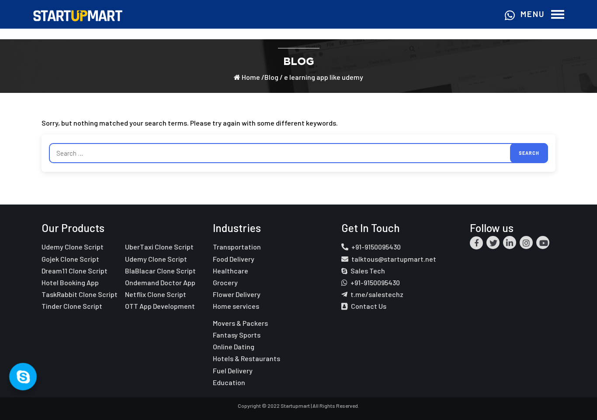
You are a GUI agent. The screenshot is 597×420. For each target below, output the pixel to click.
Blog (271, 77)
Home (250, 77)
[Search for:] (298, 153)
